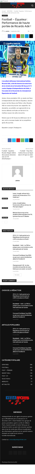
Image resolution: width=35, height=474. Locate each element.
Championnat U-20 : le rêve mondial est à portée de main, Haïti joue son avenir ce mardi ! (22, 267)
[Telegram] (27, 36)
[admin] (3, 31)
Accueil (4, 11)
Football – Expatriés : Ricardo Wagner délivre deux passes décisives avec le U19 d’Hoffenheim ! (9, 155)
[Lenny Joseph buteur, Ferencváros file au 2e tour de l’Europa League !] (6, 205)
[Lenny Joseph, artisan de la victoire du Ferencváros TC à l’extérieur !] (6, 196)
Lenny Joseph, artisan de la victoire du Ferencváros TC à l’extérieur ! (21, 195)
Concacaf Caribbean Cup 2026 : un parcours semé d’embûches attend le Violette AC (22, 257)
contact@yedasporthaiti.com (17, 439)
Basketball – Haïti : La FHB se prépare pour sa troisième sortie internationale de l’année (23, 247)
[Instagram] (15, 453)
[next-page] (6, 222)
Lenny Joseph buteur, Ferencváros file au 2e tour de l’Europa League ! (22, 205)
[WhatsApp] (22, 36)
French (5, 1)
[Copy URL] (31, 36)
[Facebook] (9, 36)
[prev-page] (3, 222)
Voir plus (17, 275)
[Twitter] (14, 36)
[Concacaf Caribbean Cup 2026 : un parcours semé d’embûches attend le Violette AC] (6, 257)
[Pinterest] (18, 36)
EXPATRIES (9, 11)
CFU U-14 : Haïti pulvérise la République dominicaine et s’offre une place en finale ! (21, 237)
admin (7, 31)
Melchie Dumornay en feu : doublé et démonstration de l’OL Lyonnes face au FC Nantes (22, 214)
